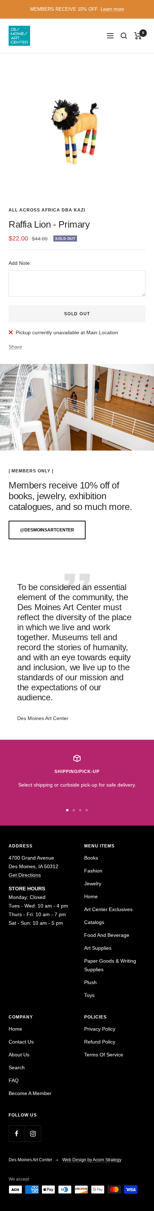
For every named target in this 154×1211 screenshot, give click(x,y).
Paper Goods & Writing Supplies (110, 965)
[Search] (124, 36)
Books (91, 858)
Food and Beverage (106, 935)
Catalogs (94, 922)
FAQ (14, 1080)
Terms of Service (103, 1054)
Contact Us (21, 1042)
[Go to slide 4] (87, 810)
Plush (90, 982)
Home (91, 896)
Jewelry (92, 883)
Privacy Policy (99, 1029)
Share (15, 347)
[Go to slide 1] (67, 810)
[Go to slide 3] (80, 810)
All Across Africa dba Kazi (47, 210)
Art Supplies (97, 948)
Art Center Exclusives (108, 909)
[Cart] (138, 35)
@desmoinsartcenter (47, 529)
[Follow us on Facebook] (17, 1133)
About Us (19, 1054)
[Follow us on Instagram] (33, 1133)
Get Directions (25, 875)
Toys (89, 995)
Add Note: (20, 263)
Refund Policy (99, 1042)
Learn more (112, 9)
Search (17, 1067)
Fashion (93, 871)
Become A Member (30, 1093)
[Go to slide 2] (74, 810)
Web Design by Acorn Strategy (91, 1159)
